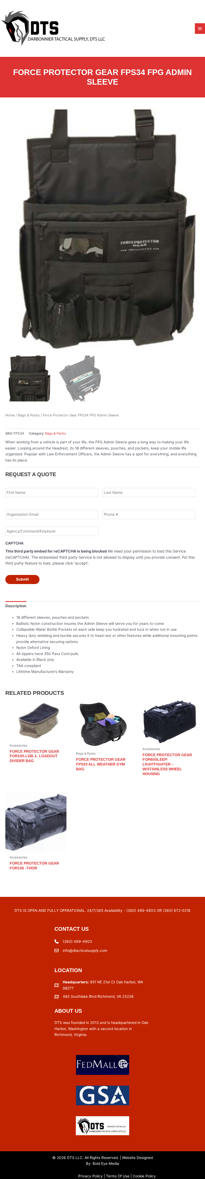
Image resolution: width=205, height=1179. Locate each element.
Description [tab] (15, 606)
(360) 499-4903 (77, 941)
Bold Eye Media (106, 1163)
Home (10, 415)
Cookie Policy (144, 1176)
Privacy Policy (90, 1176)
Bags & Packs (29, 415)
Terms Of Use (117, 1176)
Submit (22, 579)
